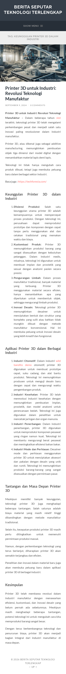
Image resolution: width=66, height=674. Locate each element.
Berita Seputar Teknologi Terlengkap (33, 9)
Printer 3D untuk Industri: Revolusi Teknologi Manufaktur (30, 93)
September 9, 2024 (16, 105)
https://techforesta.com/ (32, 181)
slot (58, 117)
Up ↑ (34, 667)
